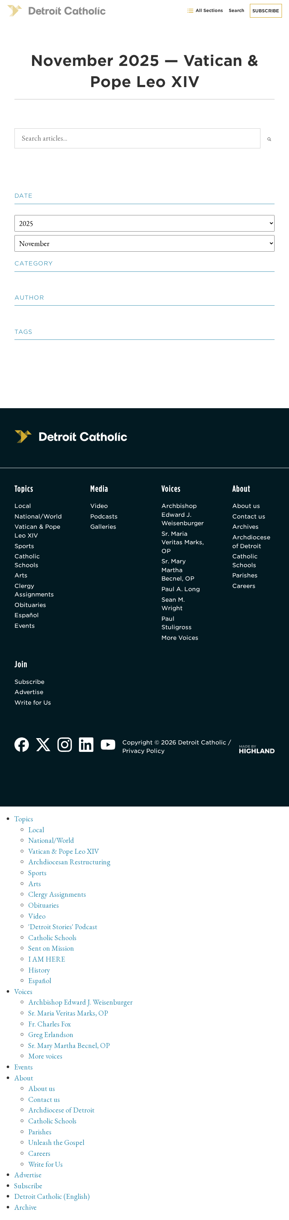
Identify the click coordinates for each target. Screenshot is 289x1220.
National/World (38, 516)
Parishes (245, 575)
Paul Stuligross (176, 623)
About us (246, 505)
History (39, 970)
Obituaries (30, 604)
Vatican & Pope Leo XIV (37, 531)
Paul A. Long (180, 589)
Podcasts (104, 516)
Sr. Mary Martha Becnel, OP (177, 570)
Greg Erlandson (50, 1034)
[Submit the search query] (269, 138)
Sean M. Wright (173, 604)
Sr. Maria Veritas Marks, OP (182, 542)
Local (22, 505)
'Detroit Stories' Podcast (62, 926)
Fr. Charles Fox (49, 1024)
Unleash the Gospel (56, 1142)
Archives (245, 526)
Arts (20, 575)
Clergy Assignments (34, 590)
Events (24, 625)
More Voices (179, 637)
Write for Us (32, 702)
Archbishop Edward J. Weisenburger (182, 514)
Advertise (28, 691)
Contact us (248, 516)
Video (99, 505)
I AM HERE (46, 959)
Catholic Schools (27, 560)
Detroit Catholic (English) (52, 1196)
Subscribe (265, 10)
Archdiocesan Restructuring (69, 861)
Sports (24, 546)
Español (26, 615)
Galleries (103, 526)
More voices (45, 1056)
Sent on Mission (51, 948)
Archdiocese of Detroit (251, 541)
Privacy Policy (143, 750)
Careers (244, 585)
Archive (25, 1207)
